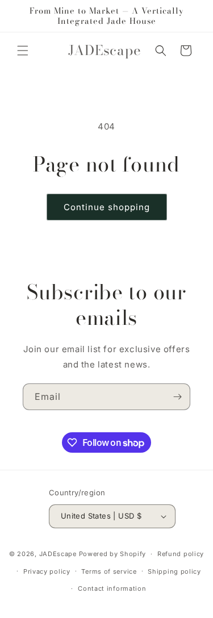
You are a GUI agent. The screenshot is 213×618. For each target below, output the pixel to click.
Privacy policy (46, 571)
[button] (22, 50)
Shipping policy (174, 571)
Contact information (112, 588)
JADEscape (58, 554)
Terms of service (108, 571)
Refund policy (180, 554)
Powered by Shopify (113, 554)
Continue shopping (107, 207)
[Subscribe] (177, 396)
